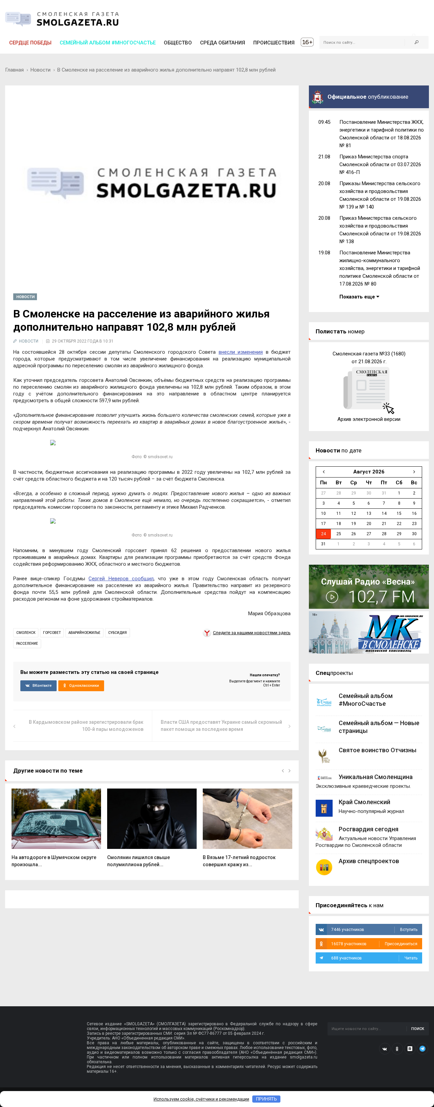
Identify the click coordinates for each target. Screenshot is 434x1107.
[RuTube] (410, 1048)
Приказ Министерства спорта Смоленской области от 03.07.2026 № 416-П (380, 164)
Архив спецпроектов (369, 861)
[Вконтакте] (385, 1048)
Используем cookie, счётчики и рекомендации (201, 1099)
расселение (27, 643)
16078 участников (374, 943)
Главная (14, 70)
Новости (41, 70)
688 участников (374, 958)
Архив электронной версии (368, 419)
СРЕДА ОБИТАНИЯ (222, 43)
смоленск (25, 633)
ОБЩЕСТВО (178, 43)
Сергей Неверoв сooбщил (120, 579)
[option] (56, 832)
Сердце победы (30, 43)
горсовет (52, 633)
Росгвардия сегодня (368, 829)
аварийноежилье (84, 633)
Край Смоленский (364, 801)
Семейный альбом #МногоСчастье (108, 43)
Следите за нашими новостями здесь (252, 632)
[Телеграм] (422, 1048)
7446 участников (374, 929)
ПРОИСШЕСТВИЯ (274, 43)
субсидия (117, 633)
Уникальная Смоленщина (376, 776)
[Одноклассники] (397, 1048)
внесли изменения (241, 352)
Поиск (417, 1029)
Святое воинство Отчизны (377, 750)
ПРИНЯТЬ (266, 1099)
